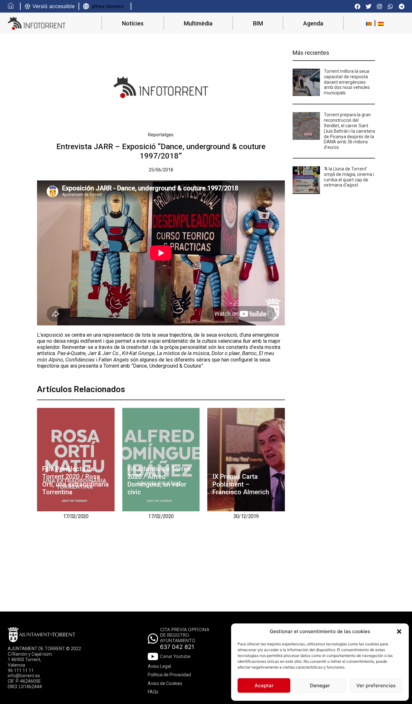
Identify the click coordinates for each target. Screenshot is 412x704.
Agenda (313, 23)
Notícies (133, 23)
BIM (258, 23)
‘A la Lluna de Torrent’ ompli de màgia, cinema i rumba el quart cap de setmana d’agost (349, 177)
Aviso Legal (159, 666)
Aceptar (264, 685)
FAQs (153, 691)
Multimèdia (198, 23)
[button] (399, 631)
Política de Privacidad (169, 674)
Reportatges (160, 134)
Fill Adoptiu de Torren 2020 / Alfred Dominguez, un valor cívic (159, 480)
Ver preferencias (376, 685)
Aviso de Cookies (165, 683)
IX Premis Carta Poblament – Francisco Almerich (240, 484)
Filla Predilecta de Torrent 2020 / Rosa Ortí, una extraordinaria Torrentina (75, 480)
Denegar (320, 685)
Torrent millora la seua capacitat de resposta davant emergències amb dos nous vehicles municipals (347, 82)
